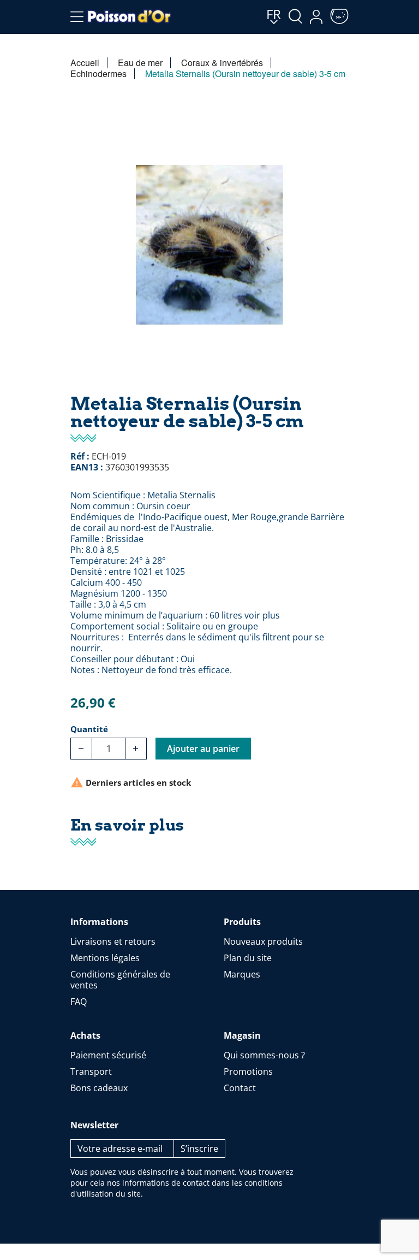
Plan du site (248, 958)
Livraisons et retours (112, 941)
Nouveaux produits (263, 941)
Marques (242, 974)
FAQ (78, 1002)
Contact (240, 1088)
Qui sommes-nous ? (264, 1055)
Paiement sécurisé (108, 1055)
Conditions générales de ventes (120, 979)
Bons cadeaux (99, 1088)
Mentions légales (105, 958)
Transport (91, 1071)
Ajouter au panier (203, 749)
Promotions (248, 1071)
